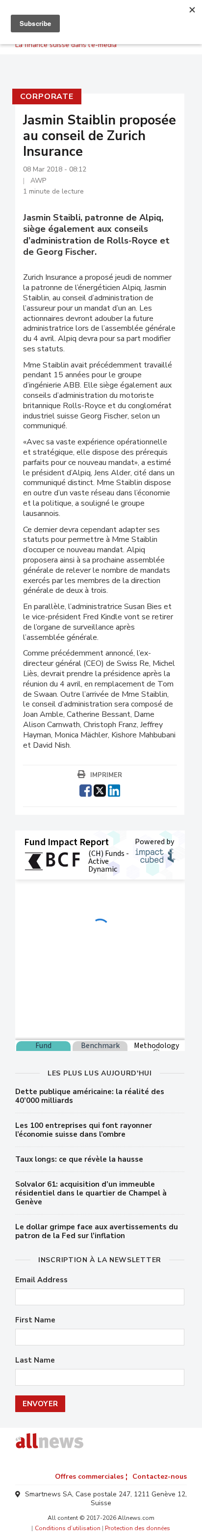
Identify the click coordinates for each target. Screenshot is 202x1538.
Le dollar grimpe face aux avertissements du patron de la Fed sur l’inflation (96, 1231)
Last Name (35, 1360)
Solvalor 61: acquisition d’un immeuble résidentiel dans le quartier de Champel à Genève (91, 1193)
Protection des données (137, 1528)
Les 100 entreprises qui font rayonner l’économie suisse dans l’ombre (83, 1130)
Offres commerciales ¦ (91, 1476)
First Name (35, 1320)
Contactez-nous (159, 1476)
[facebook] (85, 789)
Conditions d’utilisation (68, 1528)
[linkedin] (114, 789)
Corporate (47, 96)
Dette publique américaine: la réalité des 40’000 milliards (89, 1096)
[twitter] (100, 789)
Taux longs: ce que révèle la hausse (79, 1159)
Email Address (41, 1280)
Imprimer (106, 775)
